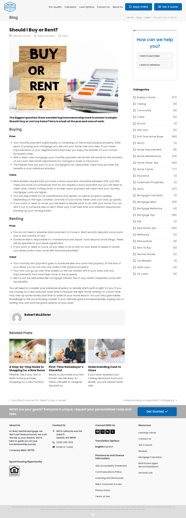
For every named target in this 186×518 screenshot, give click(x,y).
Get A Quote (145, 445)
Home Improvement (149, 149)
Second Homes (146, 254)
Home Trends (145, 169)
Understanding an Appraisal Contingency (148, 400)
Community (144, 110)
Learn (65, 35)
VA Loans (142, 273)
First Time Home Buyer (150, 136)
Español (108, 446)
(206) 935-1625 (64, 442)
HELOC (141, 143)
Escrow (141, 123)
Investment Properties (150, 182)
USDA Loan (143, 267)
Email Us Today (64, 447)
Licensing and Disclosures (109, 478)
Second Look (145, 472)
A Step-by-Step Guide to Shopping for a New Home (27, 368)
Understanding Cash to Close (104, 368)
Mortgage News (146, 202)
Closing (141, 104)
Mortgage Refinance (149, 208)
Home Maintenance (149, 156)
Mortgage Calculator (150, 195)
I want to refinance (149, 64)
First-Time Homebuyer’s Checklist (66, 368)
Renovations (144, 241)
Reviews (142, 451)
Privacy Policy (102, 490)
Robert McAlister (46, 35)
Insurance (143, 175)
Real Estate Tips (146, 228)
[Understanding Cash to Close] (106, 351)
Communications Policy (108, 471)
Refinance (143, 234)
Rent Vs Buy (144, 247)
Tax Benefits (144, 260)
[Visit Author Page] (17, 317)
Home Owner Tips (147, 162)
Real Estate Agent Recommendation (148, 465)
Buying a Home (146, 97)
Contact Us (144, 438)
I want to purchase (149, 55)
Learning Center (147, 432)
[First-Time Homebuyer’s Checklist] (67, 351)
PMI (139, 221)
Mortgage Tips (146, 215)
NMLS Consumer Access (108, 484)
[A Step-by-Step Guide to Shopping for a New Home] (27, 351)
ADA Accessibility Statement (111, 465)
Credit (140, 117)
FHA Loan (142, 130)
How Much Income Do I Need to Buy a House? (38, 400)
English (99, 446)
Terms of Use (102, 496)
